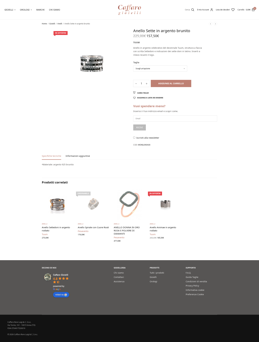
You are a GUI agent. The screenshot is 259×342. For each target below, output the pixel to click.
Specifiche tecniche (51, 156)
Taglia (136, 62)
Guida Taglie (192, 277)
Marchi (40, 9)
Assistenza (119, 281)
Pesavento (83, 231)
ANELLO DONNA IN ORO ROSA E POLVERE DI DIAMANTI (127, 230)
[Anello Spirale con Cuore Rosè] (93, 204)
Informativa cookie (195, 290)
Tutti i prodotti (157, 272)
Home (44, 23)
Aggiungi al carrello (171, 83)
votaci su (59, 294)
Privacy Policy (192, 285)
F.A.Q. (188, 272)
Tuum (136, 42)
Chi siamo (54, 9)
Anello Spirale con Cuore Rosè (93, 227)
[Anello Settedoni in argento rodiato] (57, 204)
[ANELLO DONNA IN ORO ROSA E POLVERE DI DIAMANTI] (129, 204)
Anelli (59, 23)
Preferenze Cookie (195, 294)
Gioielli (8, 9)
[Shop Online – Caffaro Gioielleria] (129, 10)
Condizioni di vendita (196, 281)
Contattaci (119, 277)
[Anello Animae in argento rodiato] (165, 204)
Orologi (25, 9)
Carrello (241, 10)
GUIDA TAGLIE (143, 93)
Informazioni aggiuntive (78, 156)
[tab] (54, 157)
